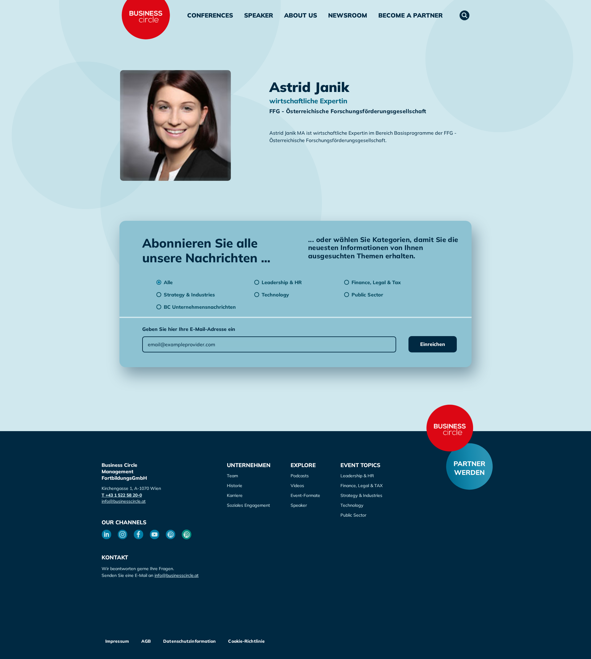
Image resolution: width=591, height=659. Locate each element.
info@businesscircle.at (124, 501)
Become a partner (410, 15)
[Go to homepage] (449, 428)
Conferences (210, 15)
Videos (297, 485)
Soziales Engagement (248, 505)
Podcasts (300, 475)
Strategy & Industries (361, 495)
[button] (464, 15)
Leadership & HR (357, 475)
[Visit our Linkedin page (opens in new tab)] (106, 534)
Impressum (117, 641)
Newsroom (347, 15)
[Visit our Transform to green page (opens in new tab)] (186, 534)
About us (300, 15)
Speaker (258, 15)
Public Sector (353, 515)
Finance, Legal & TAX (361, 485)
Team (232, 475)
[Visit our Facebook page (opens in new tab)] (138, 534)
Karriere (235, 495)
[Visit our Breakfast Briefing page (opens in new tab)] (170, 534)
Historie (234, 485)
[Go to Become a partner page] (469, 466)
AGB (146, 641)
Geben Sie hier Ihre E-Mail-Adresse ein (188, 329)
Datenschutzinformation (189, 641)
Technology (351, 505)
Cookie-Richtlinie (246, 641)
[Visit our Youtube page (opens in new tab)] (154, 534)
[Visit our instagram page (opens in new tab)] (122, 534)
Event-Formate (305, 495)
